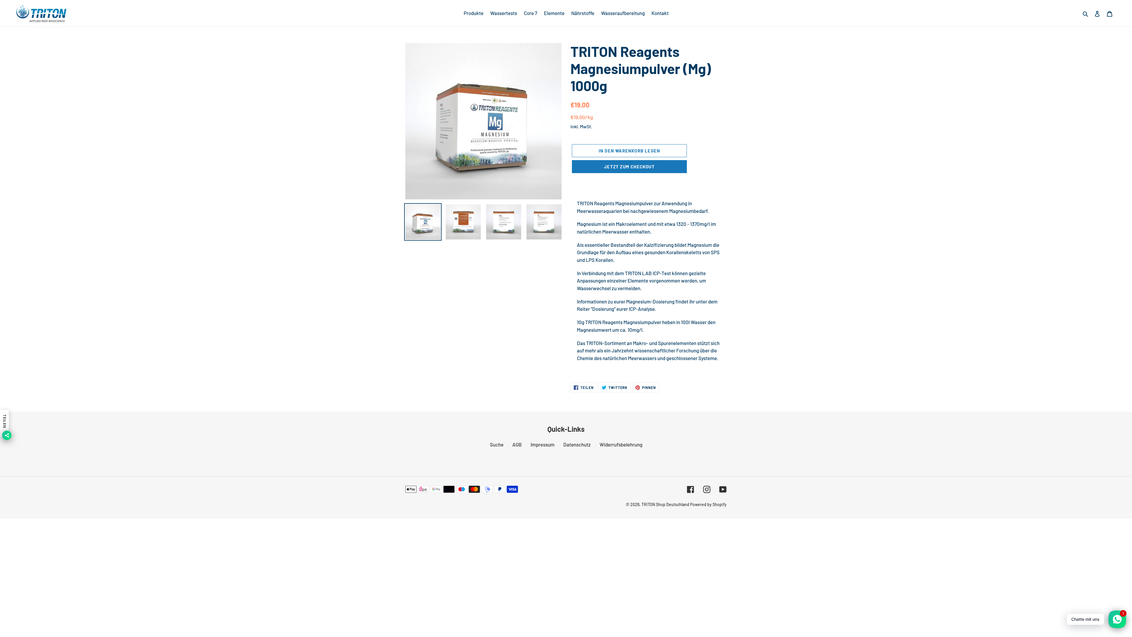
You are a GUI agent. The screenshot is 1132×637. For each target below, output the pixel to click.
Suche (497, 444)
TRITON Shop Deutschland (665, 504)
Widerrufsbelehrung (621, 444)
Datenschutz (577, 444)
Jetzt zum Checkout (629, 166)
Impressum (543, 444)
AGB (517, 444)
